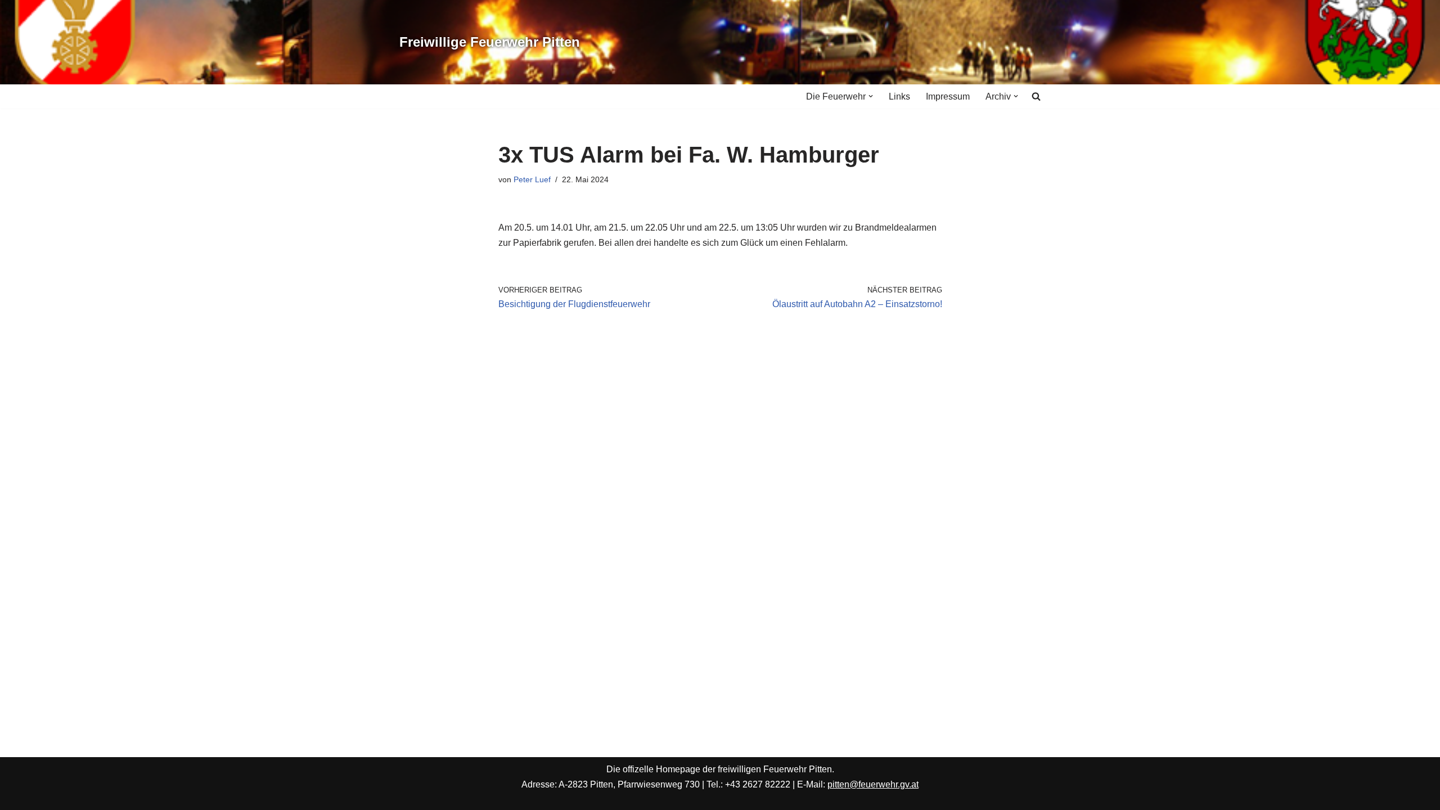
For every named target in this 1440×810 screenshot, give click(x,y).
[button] (870, 96)
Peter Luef (532, 179)
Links (899, 96)
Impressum (948, 96)
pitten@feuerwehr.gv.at (873, 784)
